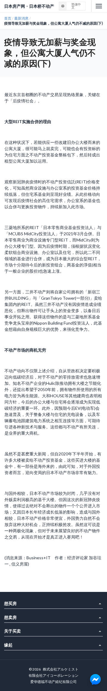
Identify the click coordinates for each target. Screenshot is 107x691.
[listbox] (72, 6)
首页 (7, 18)
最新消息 (21, 18)
